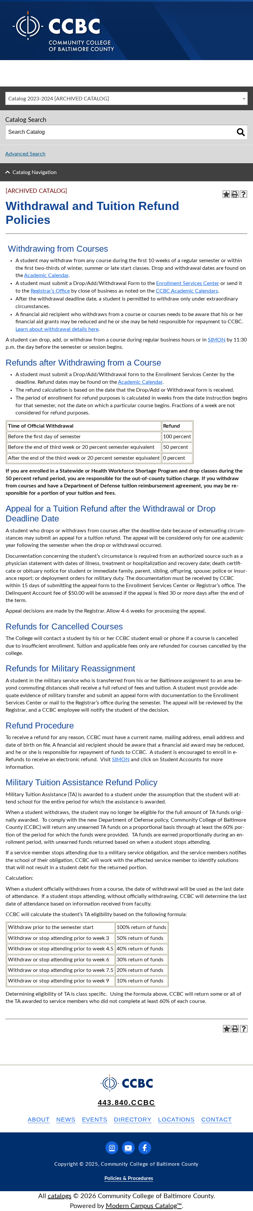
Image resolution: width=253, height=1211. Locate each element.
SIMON (216, 339)
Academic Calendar (46, 275)
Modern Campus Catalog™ (144, 1206)
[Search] (241, 132)
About (39, 1119)
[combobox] (126, 98)
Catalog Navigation (35, 172)
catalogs (59, 1196)
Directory (133, 1119)
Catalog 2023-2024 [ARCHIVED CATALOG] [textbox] (58, 98)
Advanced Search (25, 154)
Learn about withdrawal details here (56, 329)
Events (94, 1119)
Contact (216, 1119)
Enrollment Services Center (187, 283)
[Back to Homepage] (63, 30)
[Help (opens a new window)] (243, 194)
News (65, 1119)
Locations (176, 1119)
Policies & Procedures (128, 1178)
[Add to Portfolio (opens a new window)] (226, 194)
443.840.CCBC (126, 1102)
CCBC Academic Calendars (187, 291)
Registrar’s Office (50, 291)
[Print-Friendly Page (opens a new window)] (235, 194)
